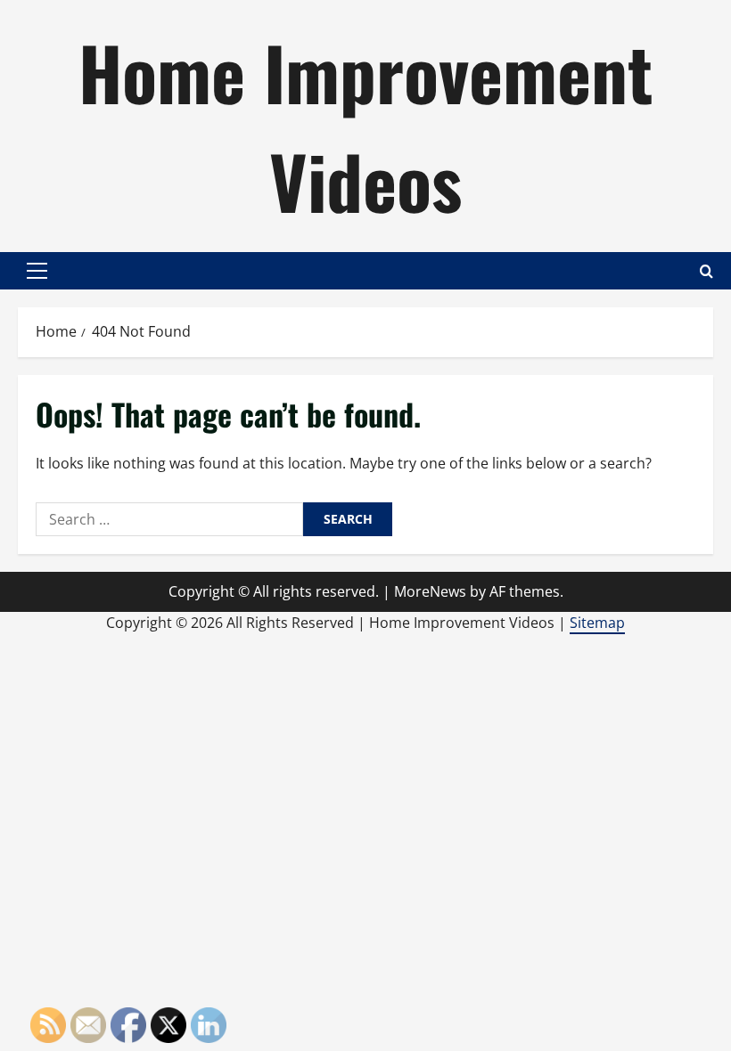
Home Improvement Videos (365, 125)
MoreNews (430, 591)
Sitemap (597, 622)
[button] (37, 270)
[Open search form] (706, 271)
